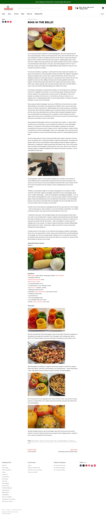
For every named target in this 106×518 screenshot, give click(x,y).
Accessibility (5, 467)
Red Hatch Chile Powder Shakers (62, 442)
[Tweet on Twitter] (6, 22)
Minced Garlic (53, 440)
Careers (4, 472)
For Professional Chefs (59, 465)
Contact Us (5, 474)
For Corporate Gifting (59, 470)
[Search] (70, 8)
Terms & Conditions (7, 497)
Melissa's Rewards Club (34, 467)
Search (3, 509)
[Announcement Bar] (53, 2)
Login (102, 13)
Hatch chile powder (40, 291)
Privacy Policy (5, 485)
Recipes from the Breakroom (46, 442)
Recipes (16, 13)
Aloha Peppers (60, 275)
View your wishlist (32, 472)
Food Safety (5, 479)
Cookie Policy (5, 476)
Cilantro (42, 440)
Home (3, 13)
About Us (29, 13)
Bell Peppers (32, 275)
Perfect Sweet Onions (33, 442)
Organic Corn (71, 440)
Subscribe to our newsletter (35, 470)
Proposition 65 (6, 490)
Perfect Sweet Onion (35, 279)
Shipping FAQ (38, 13)
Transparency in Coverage (8, 499)
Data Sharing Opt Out (17, 509)
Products (9, 509)
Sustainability (5, 494)
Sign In (29, 465)
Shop (9, 13)
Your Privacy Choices (7, 501)
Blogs (22, 13)
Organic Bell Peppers (63, 440)
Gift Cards (4, 481)
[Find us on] (11, 22)
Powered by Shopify (6, 513)
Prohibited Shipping (7, 488)
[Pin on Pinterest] (8, 22)
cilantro (35, 301)
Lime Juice (46, 440)
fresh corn (34, 287)
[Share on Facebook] (3, 22)
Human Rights (5, 483)
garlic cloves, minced (34, 281)
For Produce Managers (59, 467)
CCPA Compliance (6, 470)
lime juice (40, 301)
